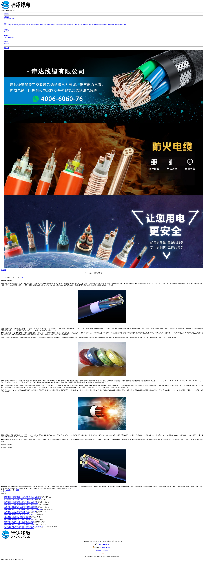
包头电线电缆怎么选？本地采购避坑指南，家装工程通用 (20, 511)
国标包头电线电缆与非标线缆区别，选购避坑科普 (18, 514)
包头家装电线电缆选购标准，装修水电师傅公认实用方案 (20, 506)
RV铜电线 (69, 25)
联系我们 (6, 41)
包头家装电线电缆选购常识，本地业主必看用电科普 (18, 519)
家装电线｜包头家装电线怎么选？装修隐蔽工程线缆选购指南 (21, 504)
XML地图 (105, 550)
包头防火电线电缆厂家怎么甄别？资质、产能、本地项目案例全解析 (23, 509)
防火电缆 (123, 25)
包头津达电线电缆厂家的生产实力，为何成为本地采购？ (20, 524)
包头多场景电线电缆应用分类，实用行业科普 (16, 513)
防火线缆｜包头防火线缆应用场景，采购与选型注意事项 (20, 499)
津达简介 (6, 18)
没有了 (8, 490)
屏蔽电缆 (19, 25)
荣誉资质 (11, 18)
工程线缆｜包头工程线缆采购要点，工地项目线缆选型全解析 (21, 503)
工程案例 (11, 37)
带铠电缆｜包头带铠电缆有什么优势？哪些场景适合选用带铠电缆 (22, 498)
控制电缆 (24, 25)
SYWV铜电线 (95, 25)
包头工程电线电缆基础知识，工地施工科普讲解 (17, 518)
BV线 (43, 25)
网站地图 (98, 550)
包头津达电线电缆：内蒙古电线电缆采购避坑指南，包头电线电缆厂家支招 (25, 526)
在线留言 (6, 43)
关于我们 (6, 17)
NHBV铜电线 (55, 25)
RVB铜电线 (88, 25)
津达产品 (6, 23)
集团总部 (6, 48)
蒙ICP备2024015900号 (104, 544)
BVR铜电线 (48, 25)
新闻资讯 (6, 31)
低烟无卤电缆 (7, 25)
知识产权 (6, 37)
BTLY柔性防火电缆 (104, 25)
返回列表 (3, 491)
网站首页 (6, 14)
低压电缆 (34, 25)
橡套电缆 (39, 25)
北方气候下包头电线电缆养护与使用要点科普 (16, 516)
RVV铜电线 (75, 25)
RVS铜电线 (82, 25)
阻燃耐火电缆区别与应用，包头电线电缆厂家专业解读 (19, 521)
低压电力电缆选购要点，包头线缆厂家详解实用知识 (18, 523)
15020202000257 (106, 547)
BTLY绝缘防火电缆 (115, 25)
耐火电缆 (14, 25)
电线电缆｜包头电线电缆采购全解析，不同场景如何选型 (20, 501)
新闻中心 (6, 29)
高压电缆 (29, 25)
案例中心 (6, 35)
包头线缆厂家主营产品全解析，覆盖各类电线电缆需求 (19, 528)
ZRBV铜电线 (63, 25)
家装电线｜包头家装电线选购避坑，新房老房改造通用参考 (20, 496)
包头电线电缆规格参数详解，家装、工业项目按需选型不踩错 (21, 508)
